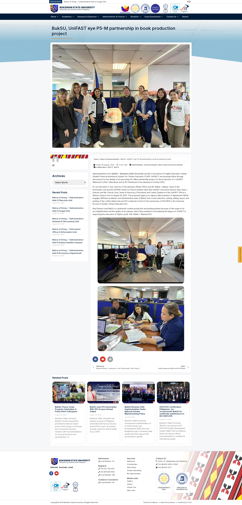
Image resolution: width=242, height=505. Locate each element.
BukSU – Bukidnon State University (128, 173)
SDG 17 (110, 167)
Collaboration (101, 167)
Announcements (150, 165)
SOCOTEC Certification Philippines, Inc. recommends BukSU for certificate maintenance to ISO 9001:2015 (171, 411)
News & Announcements (109, 159)
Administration (137, 165)
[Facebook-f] (51, 473)
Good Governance (152, 17)
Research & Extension (87, 17)
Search (185, 17)
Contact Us (171, 17)
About (53, 17)
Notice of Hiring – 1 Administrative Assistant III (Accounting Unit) (105, 2)
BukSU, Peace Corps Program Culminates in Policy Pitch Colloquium (66, 409)
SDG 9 (116, 167)
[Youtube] (56, 473)
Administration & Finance (114, 17)
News (160, 165)
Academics (67, 17)
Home (96, 159)
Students (135, 17)
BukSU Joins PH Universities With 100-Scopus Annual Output (103, 409)
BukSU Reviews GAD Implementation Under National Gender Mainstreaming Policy (135, 410)
